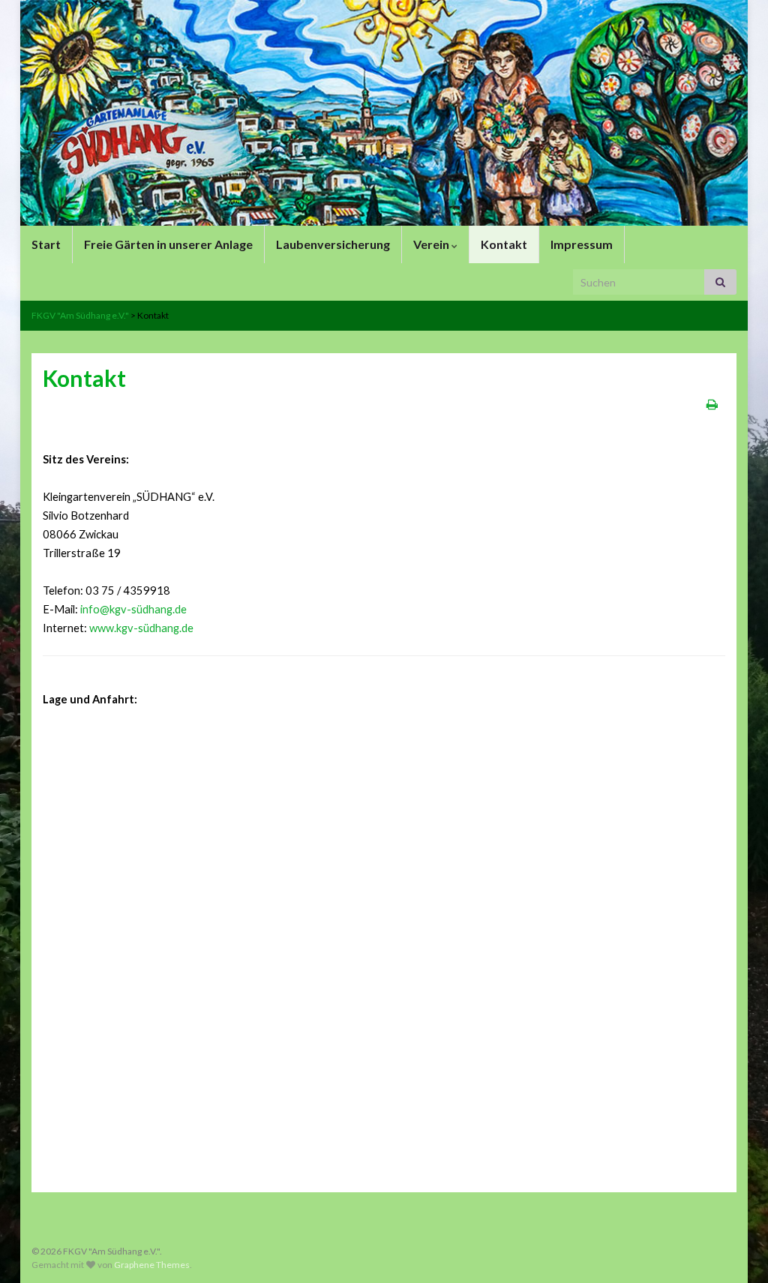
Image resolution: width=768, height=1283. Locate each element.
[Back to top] (734, 1249)
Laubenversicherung (333, 244)
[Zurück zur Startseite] (384, 113)
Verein (432, 244)
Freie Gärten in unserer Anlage (168, 244)
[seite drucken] (712, 404)
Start (46, 244)
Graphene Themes (152, 1264)
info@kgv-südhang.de (133, 609)
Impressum (581, 244)
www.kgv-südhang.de (141, 628)
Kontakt (504, 244)
